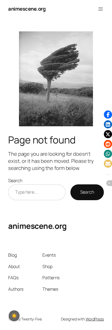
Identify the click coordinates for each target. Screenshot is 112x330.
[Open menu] (100, 9)
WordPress (95, 319)
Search (15, 181)
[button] (108, 114)
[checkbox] (14, 315)
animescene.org (26, 8)
